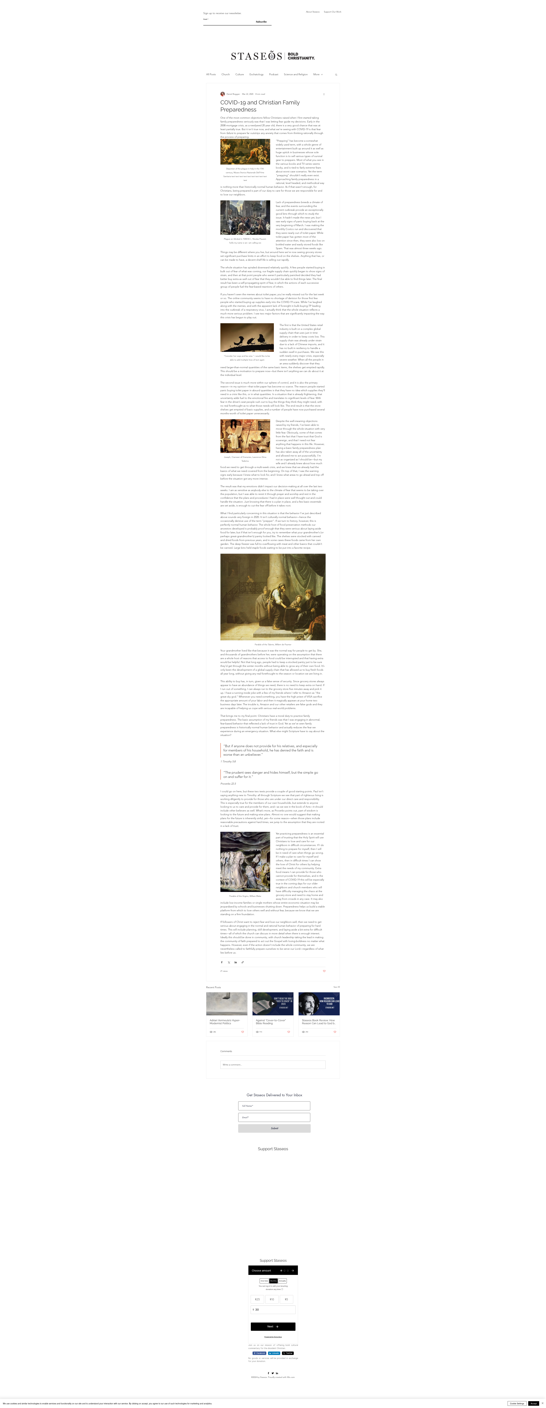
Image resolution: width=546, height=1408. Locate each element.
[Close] (542, 1403)
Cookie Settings (517, 1403)
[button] (313, 686)
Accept (534, 1403)
